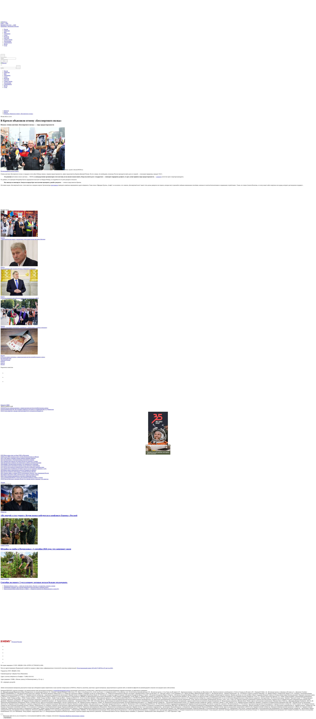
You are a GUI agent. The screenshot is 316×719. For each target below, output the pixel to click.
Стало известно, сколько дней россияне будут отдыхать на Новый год (22, 411)
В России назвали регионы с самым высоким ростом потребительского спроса (23, 357)
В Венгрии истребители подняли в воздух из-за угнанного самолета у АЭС (23, 468)
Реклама (19, 641)
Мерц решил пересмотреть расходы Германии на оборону (18, 470)
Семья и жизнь (5, 545)
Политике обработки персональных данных (71, 716)
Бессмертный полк (6, 358)
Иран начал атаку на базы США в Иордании (15, 455)
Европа (3, 238)
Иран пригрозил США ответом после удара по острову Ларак (20, 474)
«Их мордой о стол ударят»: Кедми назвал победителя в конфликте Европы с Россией (39, 515)
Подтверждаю (7, 717)
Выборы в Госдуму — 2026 (8, 25)
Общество (3, 512)
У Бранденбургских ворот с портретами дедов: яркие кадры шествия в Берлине (23, 239)
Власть (3, 267)
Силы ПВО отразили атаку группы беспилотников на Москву (20, 456)
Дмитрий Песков (5, 360)
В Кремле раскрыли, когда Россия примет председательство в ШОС (20, 298)
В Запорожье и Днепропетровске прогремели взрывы (17, 459)
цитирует (159, 177)
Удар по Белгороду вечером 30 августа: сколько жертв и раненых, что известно (24, 479)
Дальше (3, 482)
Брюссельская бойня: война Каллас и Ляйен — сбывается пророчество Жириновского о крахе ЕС (31, 589)
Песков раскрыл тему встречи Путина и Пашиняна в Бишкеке (18, 268)
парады (3, 363)
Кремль (3, 361)
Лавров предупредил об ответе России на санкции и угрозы (19, 461)
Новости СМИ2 (5, 405)
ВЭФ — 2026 (4, 23)
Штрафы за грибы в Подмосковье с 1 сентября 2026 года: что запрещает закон (36, 549)
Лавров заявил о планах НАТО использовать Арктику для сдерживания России (25, 473)
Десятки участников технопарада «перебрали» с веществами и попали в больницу (24, 327)
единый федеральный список (61, 690)
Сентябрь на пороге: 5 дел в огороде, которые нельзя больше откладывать (34, 582)
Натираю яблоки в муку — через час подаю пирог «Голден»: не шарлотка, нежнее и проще (29, 586)
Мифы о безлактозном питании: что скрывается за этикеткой (19, 464)
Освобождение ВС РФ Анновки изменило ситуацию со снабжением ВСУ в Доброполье (27, 409)
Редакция (14, 641)
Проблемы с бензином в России (10, 26)
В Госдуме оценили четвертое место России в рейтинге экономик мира (22, 467)
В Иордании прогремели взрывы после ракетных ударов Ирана (20, 465)
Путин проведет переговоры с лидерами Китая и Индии (18, 471)
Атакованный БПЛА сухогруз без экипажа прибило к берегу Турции (22, 477)
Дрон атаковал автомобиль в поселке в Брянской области (18, 476)
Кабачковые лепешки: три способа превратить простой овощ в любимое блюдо (26, 587)
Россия (3, 355)
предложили (54, 185)
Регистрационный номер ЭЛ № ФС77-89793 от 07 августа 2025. (95, 668)
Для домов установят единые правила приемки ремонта (18, 458)
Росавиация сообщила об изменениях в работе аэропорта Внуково (21, 462)
